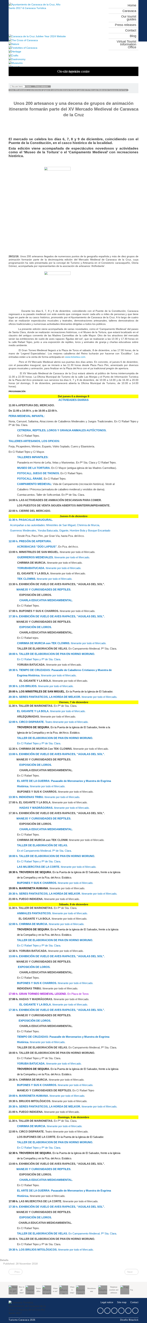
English (79, 12)
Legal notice (107, 1302)
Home (28, 86)
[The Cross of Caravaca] (73, 40)
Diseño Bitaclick (129, 1320)
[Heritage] (73, 51)
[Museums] (73, 63)
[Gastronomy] (73, 59)
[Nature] (73, 44)
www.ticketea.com (75, 356)
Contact (134, 1302)
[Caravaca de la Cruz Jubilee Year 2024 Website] (73, 36)
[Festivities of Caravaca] (73, 48)
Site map (121, 1302)
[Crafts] (73, 55)
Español (80, 6)
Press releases (41, 86)
